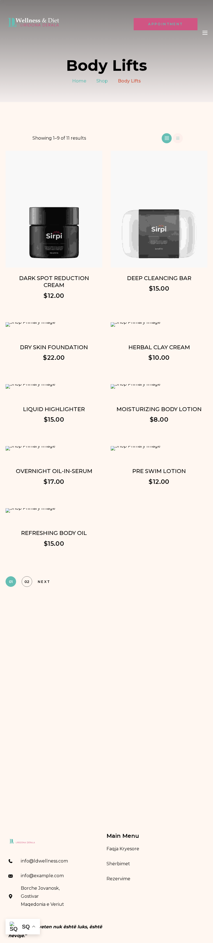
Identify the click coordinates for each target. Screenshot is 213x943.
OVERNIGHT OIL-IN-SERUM (54, 471)
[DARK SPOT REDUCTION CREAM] (54, 209)
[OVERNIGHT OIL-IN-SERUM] (54, 448)
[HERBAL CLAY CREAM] (159, 324)
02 (26, 581)
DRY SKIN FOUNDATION (54, 347)
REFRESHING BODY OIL (54, 533)
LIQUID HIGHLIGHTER (54, 409)
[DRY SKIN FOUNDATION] (54, 324)
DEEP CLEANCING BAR (159, 278)
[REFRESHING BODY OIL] (54, 510)
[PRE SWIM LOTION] (159, 448)
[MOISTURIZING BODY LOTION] (159, 386)
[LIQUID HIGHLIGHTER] (54, 386)
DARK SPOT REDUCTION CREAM (54, 282)
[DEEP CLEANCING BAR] (159, 209)
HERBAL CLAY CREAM (159, 347)
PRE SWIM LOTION (159, 471)
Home (79, 81)
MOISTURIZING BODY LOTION (159, 409)
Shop (102, 81)
